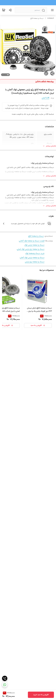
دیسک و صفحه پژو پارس (34, 262)
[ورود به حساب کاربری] (10, 10)
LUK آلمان (45, 98)
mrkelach (50, 18)
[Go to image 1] (8, 74)
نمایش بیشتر (51, 146)
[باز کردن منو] (52, 10)
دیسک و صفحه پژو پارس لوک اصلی (30, 249)
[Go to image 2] (5, 74)
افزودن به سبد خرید (41, 694)
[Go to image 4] (2, 74)
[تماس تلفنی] (4, 678)
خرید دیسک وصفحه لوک (34, 253)
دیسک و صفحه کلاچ (36, 18)
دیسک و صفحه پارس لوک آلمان (32, 257)
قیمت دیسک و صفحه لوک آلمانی (31, 241)
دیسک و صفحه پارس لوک (34, 245)
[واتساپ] (4, 684)
